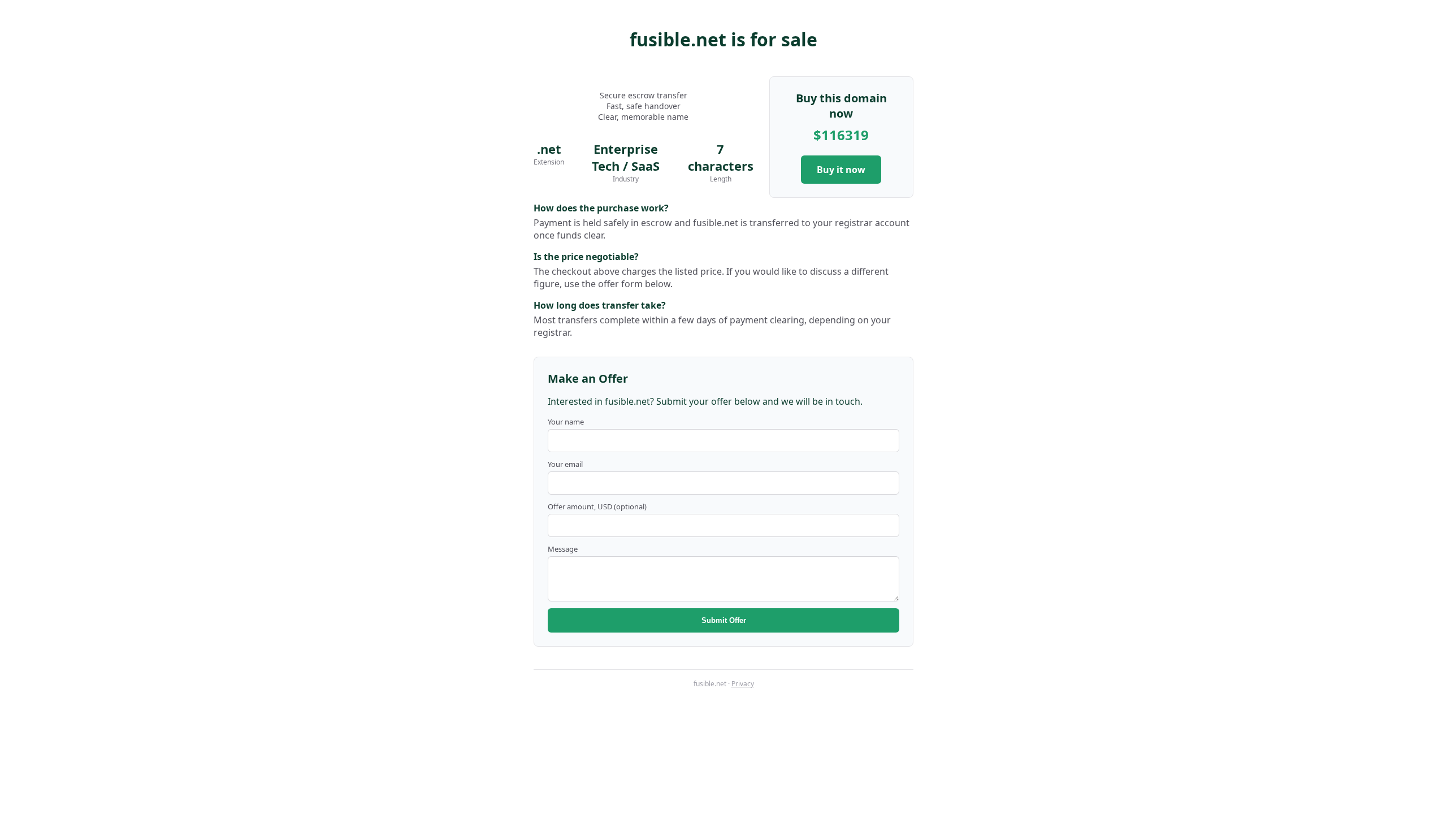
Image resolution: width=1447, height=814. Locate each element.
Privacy (742, 684)
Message (563, 549)
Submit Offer (723, 620)
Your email (565, 464)
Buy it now (841, 169)
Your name (566, 422)
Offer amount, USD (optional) (597, 506)
